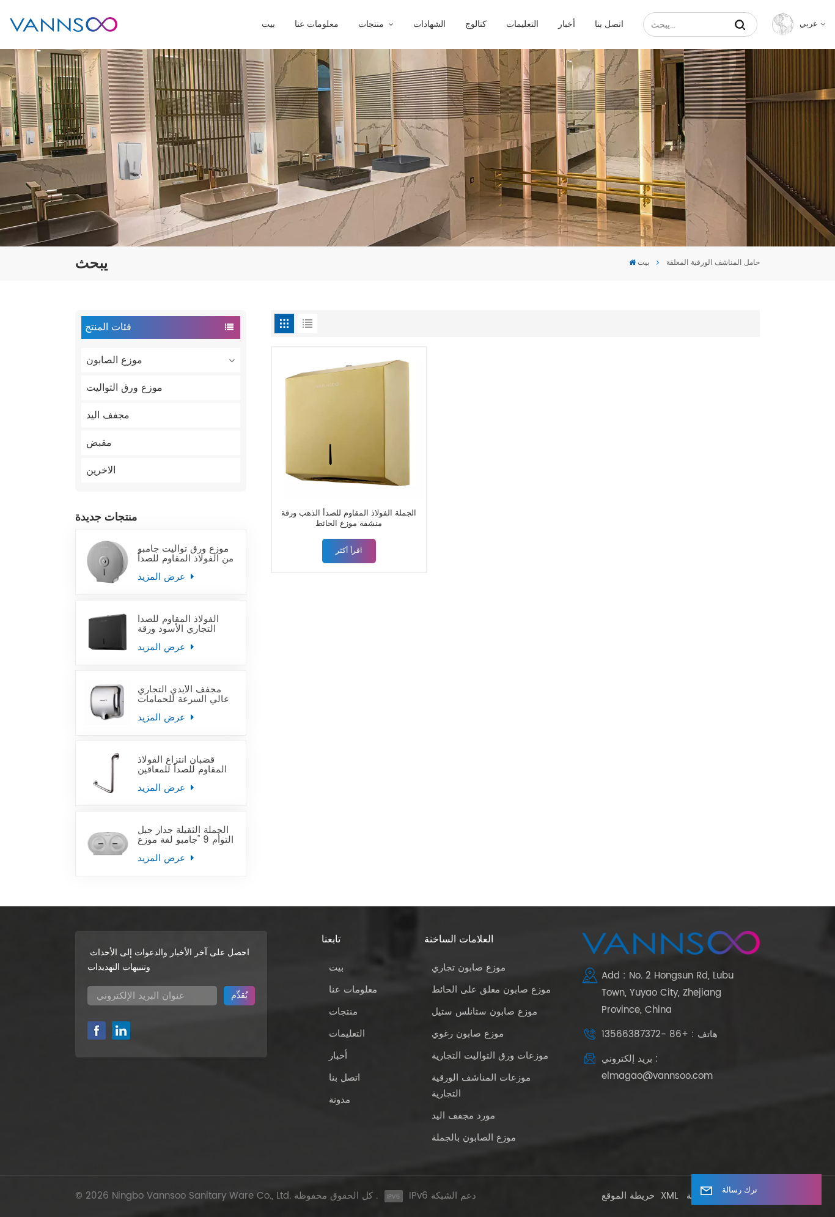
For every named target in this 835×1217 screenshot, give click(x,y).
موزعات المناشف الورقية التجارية (481, 1085)
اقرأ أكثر (349, 551)
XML (669, 1196)
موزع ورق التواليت (124, 388)
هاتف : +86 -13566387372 (659, 1034)
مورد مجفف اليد (463, 1115)
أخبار (566, 24)
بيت (268, 24)
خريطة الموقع (628, 1196)
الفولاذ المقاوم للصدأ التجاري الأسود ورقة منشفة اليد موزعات (178, 624)
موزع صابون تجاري (469, 967)
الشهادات (429, 24)
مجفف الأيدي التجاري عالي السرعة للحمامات (183, 695)
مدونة (339, 1100)
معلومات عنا (317, 24)
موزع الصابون (114, 360)
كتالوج (476, 24)
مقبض (99, 443)
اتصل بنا (609, 24)
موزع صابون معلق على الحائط (491, 989)
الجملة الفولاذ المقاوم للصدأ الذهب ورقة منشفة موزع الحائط (348, 519)
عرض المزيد (163, 577)
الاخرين (101, 470)
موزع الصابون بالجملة (474, 1137)
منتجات (372, 24)
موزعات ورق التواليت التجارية (490, 1055)
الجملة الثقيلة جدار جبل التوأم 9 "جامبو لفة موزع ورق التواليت (186, 835)
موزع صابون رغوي (468, 1033)
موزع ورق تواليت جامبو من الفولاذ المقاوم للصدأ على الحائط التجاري (186, 554)
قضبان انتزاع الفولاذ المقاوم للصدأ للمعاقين (182, 765)
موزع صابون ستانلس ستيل (484, 1011)
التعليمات (522, 24)
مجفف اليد (108, 415)
